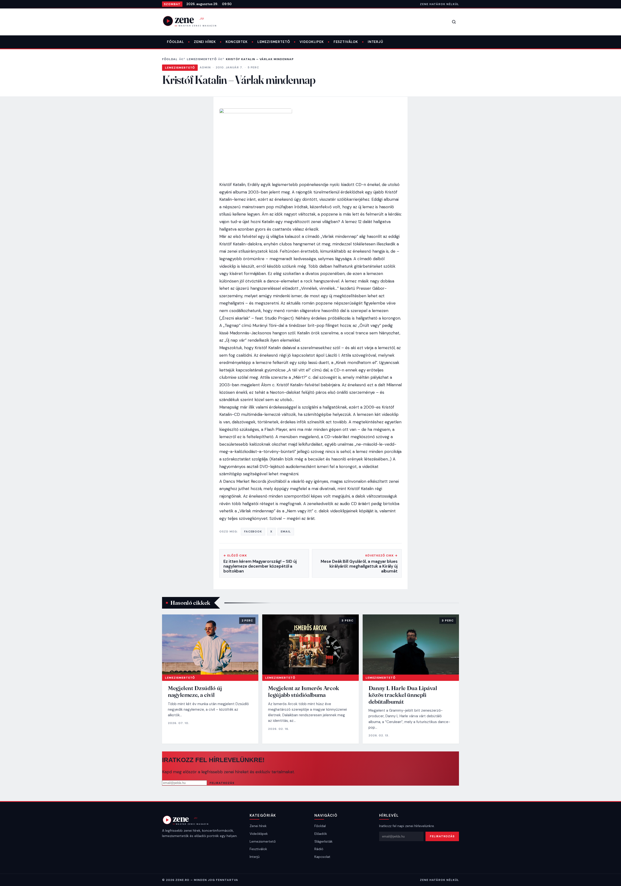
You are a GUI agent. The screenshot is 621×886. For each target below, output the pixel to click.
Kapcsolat (322, 856)
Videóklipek (259, 833)
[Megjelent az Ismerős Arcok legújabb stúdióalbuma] (310, 644)
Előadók (320, 833)
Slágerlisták (323, 841)
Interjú (375, 42)
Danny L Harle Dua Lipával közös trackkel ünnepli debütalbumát (402, 695)
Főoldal (175, 42)
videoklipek (312, 42)
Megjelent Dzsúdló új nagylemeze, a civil (195, 691)
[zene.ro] (193, 20)
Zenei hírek (205, 42)
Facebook (253, 531)
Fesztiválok (346, 42)
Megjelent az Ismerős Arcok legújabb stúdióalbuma (303, 691)
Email (286, 531)
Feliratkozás (222, 783)
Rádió (318, 849)
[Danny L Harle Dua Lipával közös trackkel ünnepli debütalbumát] (411, 644)
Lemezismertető (273, 42)
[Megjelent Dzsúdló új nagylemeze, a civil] (210, 644)
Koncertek (237, 42)
